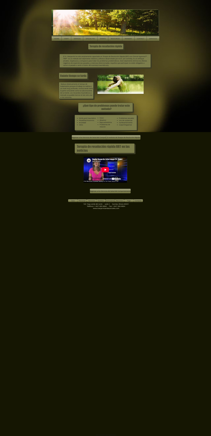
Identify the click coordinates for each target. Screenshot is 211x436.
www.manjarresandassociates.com (106, 208)
